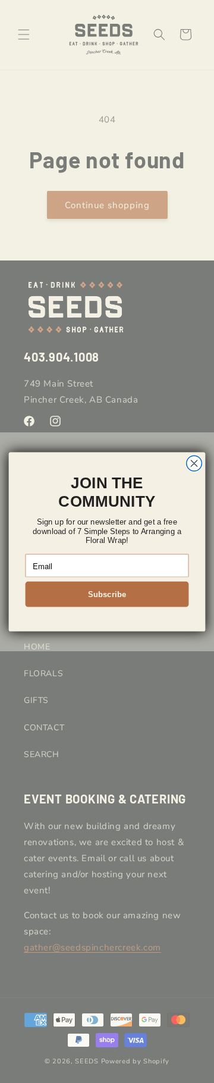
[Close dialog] (194, 463)
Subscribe (107, 593)
